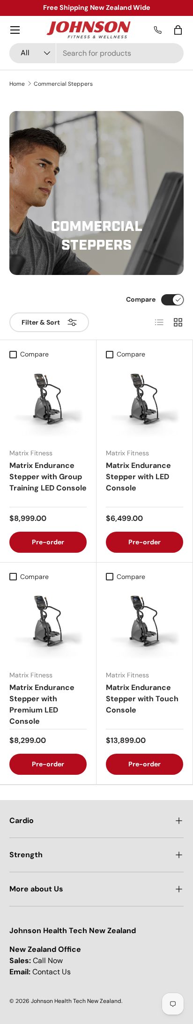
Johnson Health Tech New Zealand (76, 1001)
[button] (178, 30)
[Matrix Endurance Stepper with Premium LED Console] (48, 624)
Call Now (48, 960)
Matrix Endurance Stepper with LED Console (138, 476)
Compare (141, 299)
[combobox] (96, 53)
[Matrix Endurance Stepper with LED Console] (144, 402)
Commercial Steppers (63, 84)
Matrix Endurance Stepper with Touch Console (142, 699)
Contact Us (51, 972)
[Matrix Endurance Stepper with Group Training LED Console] (48, 402)
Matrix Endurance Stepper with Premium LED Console (41, 704)
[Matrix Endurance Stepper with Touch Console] (144, 624)
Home (17, 84)
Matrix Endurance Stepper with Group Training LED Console (48, 476)
